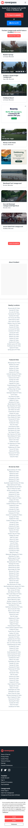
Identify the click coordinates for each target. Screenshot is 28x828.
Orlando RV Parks (14, 413)
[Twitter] (6, 770)
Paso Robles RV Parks (14, 417)
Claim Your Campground (7, 793)
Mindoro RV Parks (14, 336)
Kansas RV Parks (14, 547)
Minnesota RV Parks (14, 567)
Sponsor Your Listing (14, 35)
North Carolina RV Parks (14, 597)
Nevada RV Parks (14, 582)
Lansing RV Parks (14, 332)
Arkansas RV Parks (14, 479)
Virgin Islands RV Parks (14, 684)
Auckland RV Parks (14, 481)
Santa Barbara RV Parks (14, 436)
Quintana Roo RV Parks (14, 639)
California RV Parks (14, 492)
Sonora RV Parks (14, 650)
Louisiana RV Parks (14, 550)
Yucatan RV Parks (14, 703)
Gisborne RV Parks (14, 526)
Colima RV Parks (14, 507)
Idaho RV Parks (14, 537)
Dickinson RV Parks (14, 377)
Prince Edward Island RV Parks (14, 627)
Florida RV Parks (14, 522)
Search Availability (15, 15)
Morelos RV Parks (14, 575)
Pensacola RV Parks (14, 419)
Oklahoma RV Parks (14, 618)
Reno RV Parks (14, 424)
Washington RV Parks (14, 689)
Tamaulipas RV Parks (14, 661)
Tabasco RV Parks (14, 659)
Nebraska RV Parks (14, 579)
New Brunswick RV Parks (14, 584)
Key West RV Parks (14, 396)
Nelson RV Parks (14, 580)
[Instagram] (9, 770)
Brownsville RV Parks (14, 308)
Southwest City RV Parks (14, 346)
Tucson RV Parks (14, 449)
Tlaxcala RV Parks (14, 672)
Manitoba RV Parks (14, 556)
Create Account (5, 778)
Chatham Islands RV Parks (14, 498)
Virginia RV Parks (14, 682)
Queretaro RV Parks (14, 637)
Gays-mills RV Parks (14, 321)
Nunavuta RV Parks (14, 612)
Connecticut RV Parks (14, 511)
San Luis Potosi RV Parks (14, 642)
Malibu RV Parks (14, 400)
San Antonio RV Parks (14, 430)
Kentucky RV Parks (14, 548)
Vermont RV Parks (14, 678)
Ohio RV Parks (14, 616)
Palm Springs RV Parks (14, 415)
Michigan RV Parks (14, 563)
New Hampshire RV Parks (14, 588)
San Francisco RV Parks (14, 434)
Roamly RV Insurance (6, 782)
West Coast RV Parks (14, 693)
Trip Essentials (5, 784)
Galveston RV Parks (14, 387)
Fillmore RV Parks (14, 381)
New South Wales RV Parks (14, 594)
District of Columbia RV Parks (14, 515)
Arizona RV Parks (14, 477)
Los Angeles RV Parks (14, 398)
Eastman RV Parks (14, 316)
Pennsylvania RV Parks (14, 625)
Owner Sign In (4, 790)
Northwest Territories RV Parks (14, 607)
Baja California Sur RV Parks (14, 486)
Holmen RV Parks (14, 325)
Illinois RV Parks (14, 539)
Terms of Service (5, 754)
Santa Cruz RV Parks (14, 438)
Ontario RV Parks (14, 340)
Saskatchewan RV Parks (14, 644)
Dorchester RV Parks (14, 314)
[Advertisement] (14, 728)
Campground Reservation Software (10, 795)
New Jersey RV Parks (14, 590)
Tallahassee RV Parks (14, 447)
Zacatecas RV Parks (14, 706)
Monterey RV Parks (14, 402)
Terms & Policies (5, 761)
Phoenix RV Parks (14, 421)
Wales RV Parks (14, 687)
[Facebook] (2, 770)
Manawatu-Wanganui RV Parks (14, 554)
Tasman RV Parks (14, 665)
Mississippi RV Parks (14, 569)
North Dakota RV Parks (14, 599)
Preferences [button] (5, 812)
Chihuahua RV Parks (14, 501)
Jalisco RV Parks (14, 545)
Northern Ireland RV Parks (14, 601)
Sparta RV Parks (14, 348)
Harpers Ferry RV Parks (14, 323)
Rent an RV (15, 23)
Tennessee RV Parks (14, 669)
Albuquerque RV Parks (14, 362)
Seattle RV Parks (14, 441)
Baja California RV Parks (14, 485)
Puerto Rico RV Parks (14, 631)
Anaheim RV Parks (14, 364)
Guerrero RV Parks (14, 530)
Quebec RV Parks (14, 633)
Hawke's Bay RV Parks (14, 533)
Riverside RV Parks (14, 426)
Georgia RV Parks (14, 524)
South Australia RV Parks (14, 652)
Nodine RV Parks (14, 338)
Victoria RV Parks (14, 680)
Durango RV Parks (14, 379)
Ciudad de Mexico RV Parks (14, 503)
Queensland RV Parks (14, 635)
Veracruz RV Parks (14, 676)
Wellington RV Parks (14, 691)
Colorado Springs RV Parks (14, 374)
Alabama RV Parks (14, 471)
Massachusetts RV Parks (14, 562)
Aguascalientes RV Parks (14, 470)
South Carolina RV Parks (14, 654)
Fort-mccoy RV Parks (14, 317)
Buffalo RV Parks (14, 370)
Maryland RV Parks (14, 560)
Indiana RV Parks (14, 541)
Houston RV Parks (14, 327)
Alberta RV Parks (14, 475)
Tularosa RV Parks (14, 451)
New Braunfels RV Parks (14, 406)
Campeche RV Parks (14, 494)
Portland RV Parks (14, 423)
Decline (14, 820)
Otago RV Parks (14, 624)
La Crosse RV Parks (14, 329)
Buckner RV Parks (14, 368)
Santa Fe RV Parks (14, 439)
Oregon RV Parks (14, 622)
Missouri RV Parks (14, 571)
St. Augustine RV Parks (14, 443)
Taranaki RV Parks (14, 663)
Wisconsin (17, 32)
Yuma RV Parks (14, 456)
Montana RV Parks (14, 573)
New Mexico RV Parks (14, 592)
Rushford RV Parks (14, 342)
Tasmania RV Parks (14, 667)
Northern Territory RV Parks (14, 603)
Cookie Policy (4, 759)
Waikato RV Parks (14, 686)
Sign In (3, 780)
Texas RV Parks (14, 671)
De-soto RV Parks (14, 312)
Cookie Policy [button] (18, 809)
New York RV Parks (14, 595)
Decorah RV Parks (14, 310)
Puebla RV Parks (14, 629)
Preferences (14, 824)
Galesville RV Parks (14, 319)
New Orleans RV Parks (14, 408)
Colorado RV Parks (14, 509)
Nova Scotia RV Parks (14, 609)
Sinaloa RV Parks (14, 648)
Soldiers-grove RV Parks (14, 344)
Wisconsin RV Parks (14, 699)
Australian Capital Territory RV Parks (14, 483)
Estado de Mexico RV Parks (14, 520)
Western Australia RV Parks (14, 695)
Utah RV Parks (14, 674)
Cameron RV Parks (14, 372)
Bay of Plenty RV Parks (14, 488)
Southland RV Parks (14, 657)
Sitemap (3, 763)
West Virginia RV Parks (14, 697)
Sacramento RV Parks (14, 428)
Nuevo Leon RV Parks (14, 610)
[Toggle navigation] (25, 2)
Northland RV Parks (14, 605)
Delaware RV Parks (14, 513)
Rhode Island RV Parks (14, 641)
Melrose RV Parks (14, 334)
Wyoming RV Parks (14, 701)
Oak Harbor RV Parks (14, 409)
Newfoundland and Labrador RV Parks (14, 586)
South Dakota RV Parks (14, 656)
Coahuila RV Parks (14, 505)
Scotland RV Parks (14, 646)
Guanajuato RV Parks (14, 528)
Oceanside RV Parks (14, 411)
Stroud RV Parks (14, 445)
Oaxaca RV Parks (14, 614)
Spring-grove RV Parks (14, 349)
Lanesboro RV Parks (14, 331)
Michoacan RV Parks (14, 565)
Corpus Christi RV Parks (14, 376)
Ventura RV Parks (14, 455)
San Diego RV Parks (14, 432)
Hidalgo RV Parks (14, 535)
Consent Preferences (7, 765)
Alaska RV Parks (14, 473)
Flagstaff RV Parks (14, 383)
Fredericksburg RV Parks (14, 385)
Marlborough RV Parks (14, 558)
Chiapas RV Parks (14, 500)
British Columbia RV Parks (14, 490)
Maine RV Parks (14, 552)
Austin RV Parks (14, 366)
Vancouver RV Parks (14, 453)
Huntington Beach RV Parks (14, 393)
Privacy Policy (5, 756)
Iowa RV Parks (14, 543)
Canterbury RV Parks (14, 496)
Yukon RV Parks (14, 704)
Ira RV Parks (14, 394)
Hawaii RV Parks (14, 532)
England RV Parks (14, 518)
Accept (14, 817)
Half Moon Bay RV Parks (14, 389)
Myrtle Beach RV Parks (14, 404)
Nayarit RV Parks (14, 577)
